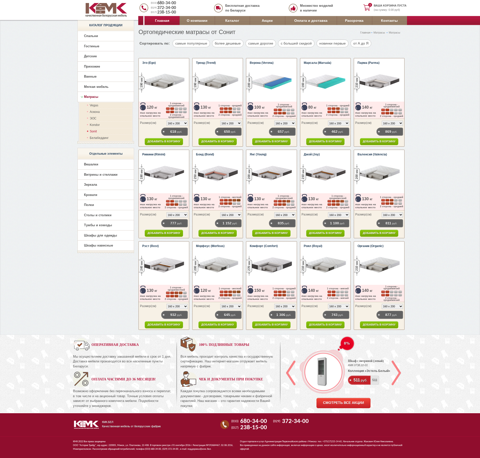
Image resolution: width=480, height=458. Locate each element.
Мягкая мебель (96, 87)
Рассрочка (354, 21)
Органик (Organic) (371, 246)
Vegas (94, 105)
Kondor (95, 125)
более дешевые (228, 43)
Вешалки (91, 164)
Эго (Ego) (149, 63)
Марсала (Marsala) (317, 63)
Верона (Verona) (262, 63)
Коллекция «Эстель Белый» (369, 371)
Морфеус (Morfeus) (210, 246)
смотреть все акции (343, 403)
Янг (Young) (258, 154)
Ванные (90, 76)
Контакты (389, 21)
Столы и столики (98, 215)
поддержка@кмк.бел (199, 449)
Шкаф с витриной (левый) (366, 361)
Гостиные (91, 46)
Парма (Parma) (369, 63)
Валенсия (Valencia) (372, 154)
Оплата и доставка (311, 21)
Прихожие (92, 66)
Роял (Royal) (313, 246)
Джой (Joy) (312, 154)
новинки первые (332, 43)
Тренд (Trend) (206, 63)
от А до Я (360, 43)
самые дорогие (260, 43)
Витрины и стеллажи (101, 174)
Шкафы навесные (98, 245)
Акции (267, 21)
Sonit (93, 131)
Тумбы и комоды (98, 225)
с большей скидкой (296, 43)
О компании (197, 21)
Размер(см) (148, 123)
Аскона (95, 112)
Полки (89, 205)
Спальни (91, 36)
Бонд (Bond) (205, 154)
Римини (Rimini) (153, 154)
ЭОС (93, 118)
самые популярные (191, 43)
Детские (90, 56)
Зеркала (90, 184)
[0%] (322, 372)
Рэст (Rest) (150, 246)
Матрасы (379, 32)
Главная (162, 21)
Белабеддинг (99, 138)
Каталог (232, 21)
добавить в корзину (164, 141)
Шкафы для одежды (100, 235)
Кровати (90, 195)
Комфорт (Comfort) (264, 246)
